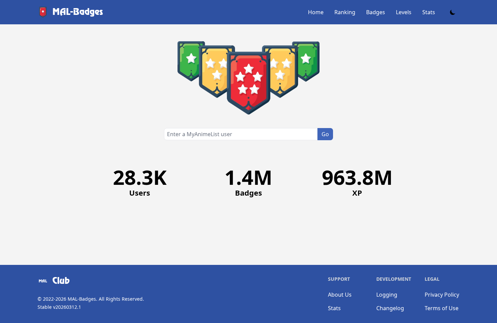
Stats (428, 12)
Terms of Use (441, 308)
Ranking (344, 12)
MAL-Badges (82, 299)
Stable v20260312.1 (59, 307)
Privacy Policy (442, 294)
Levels (403, 12)
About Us (340, 294)
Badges (375, 12)
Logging (386, 294)
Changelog (390, 308)
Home (316, 12)
